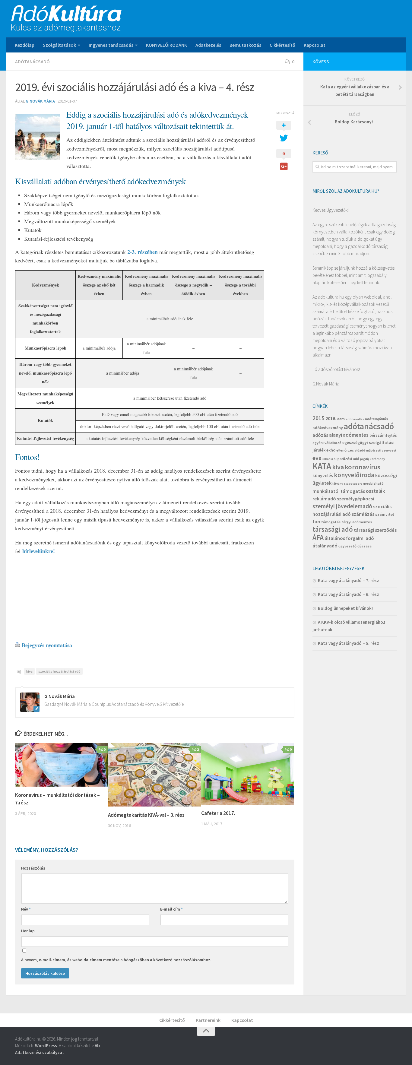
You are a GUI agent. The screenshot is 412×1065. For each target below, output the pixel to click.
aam (341, 419)
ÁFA (318, 537)
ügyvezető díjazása (355, 546)
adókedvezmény (327, 427)
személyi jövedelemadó (342, 506)
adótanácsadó (369, 426)
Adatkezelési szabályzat (39, 1052)
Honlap (28, 930)
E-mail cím (171, 909)
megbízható (373, 483)
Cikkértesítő (282, 45)
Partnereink (208, 1020)
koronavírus (362, 467)
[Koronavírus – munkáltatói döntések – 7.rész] (61, 765)
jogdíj (364, 459)
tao (316, 521)
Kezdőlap (24, 45)
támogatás (331, 522)
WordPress (46, 1045)
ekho (330, 450)
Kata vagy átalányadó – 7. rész (348, 580)
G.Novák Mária (40, 101)
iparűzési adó (348, 458)
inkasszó (329, 459)
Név (26, 909)
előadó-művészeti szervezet (375, 450)
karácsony (377, 459)
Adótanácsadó (32, 62)
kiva (29, 671)
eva (317, 457)
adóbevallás (355, 419)
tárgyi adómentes (356, 522)
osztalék (375, 491)
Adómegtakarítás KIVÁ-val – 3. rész (146, 815)
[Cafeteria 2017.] (247, 774)
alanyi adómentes (349, 435)
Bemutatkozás (245, 45)
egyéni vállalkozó (326, 442)
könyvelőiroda (354, 475)
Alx (97, 1045)
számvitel (384, 514)
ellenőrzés (345, 450)
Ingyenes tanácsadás (111, 45)
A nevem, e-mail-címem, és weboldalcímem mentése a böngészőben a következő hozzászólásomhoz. (116, 959)
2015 (318, 418)
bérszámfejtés (383, 435)
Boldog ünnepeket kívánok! (345, 608)
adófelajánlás (376, 419)
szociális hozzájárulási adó (59, 671)
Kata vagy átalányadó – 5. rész (348, 643)
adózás (320, 435)
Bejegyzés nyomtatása (47, 645)
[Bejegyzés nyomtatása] (17, 645)
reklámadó (324, 499)
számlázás (363, 514)
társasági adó (332, 529)
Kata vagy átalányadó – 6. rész (348, 594)
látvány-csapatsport (347, 484)
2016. (330, 418)
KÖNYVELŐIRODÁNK (166, 45)
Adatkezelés (208, 45)
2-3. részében (142, 252)
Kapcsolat (314, 45)
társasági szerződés (375, 530)
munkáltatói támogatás (338, 491)
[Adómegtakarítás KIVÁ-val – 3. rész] (154, 775)
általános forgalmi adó (349, 538)
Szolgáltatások (59, 45)
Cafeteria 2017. (218, 813)
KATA (321, 466)
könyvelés (322, 475)
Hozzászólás (33, 868)
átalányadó (325, 546)
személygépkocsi (355, 499)
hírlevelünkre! (38, 551)
